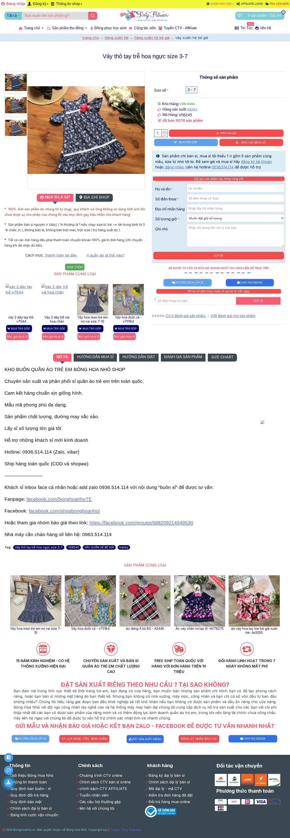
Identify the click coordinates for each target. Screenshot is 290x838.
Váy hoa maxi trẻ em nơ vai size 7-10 (92, 319)
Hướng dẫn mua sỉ (95, 357)
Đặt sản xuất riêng (146, 739)
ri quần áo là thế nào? (105, 255)
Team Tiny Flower (125, 830)
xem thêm (75, 267)
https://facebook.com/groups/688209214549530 (141, 522)
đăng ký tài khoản (256, 161)
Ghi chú (161, 229)
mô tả (62, 357)
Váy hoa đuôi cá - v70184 (128, 319)
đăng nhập (174, 167)
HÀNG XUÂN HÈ (116, 37)
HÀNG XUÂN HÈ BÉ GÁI (151, 37)
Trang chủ (90, 37)
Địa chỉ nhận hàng (170, 209)
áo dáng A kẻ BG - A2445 (145, 628)
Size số (160, 90)
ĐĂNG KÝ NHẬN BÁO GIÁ (199, 739)
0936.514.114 (223, 167)
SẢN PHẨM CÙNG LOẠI (75, 274)
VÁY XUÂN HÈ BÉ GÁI (99, 547)
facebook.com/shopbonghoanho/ (64, 511)
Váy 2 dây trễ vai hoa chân (56, 319)
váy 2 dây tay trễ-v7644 (21, 319)
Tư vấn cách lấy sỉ (189, 282)
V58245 (73, 547)
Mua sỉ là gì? (57, 197)
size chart (222, 357)
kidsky (123, 547)
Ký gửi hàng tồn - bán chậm (84, 739)
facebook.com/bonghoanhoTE (59, 499)
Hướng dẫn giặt (139, 357)
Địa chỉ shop (96, 197)
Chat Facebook (251, 282)
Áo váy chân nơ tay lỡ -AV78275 (200, 628)
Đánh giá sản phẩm (183, 357)
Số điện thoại (165, 199)
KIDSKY (192, 109)
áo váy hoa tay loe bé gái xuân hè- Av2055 (254, 630)
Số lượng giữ (166, 219)
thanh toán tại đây (60, 255)
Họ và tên (163, 189)
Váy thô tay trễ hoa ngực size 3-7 (39, 547)
